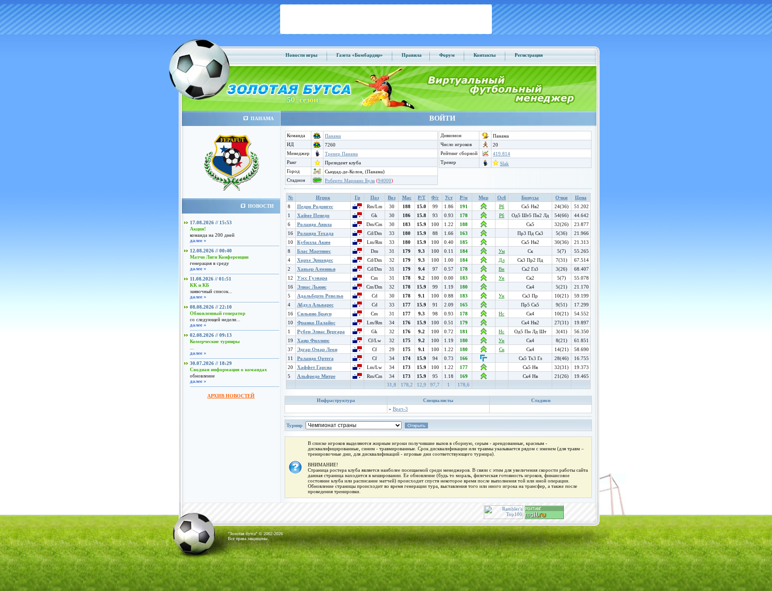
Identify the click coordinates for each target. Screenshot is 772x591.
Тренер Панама (341, 153)
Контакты (485, 55)
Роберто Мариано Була (350, 180)
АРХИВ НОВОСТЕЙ (231, 395)
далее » (198, 240)
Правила (412, 55)
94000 (384, 180)
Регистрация (529, 55)
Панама (333, 135)
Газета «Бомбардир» (359, 55)
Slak (504, 163)
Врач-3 (400, 408)
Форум (447, 55)
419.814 (501, 153)
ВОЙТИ (442, 118)
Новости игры (301, 55)
